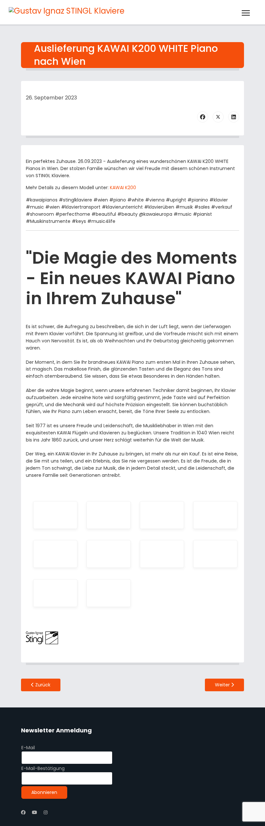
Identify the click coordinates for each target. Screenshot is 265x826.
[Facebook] (202, 116)
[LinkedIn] (233, 116)
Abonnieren (44, 792)
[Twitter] (218, 116)
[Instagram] (46, 812)
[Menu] (246, 13)
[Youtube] (34, 812)
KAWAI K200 (123, 187)
